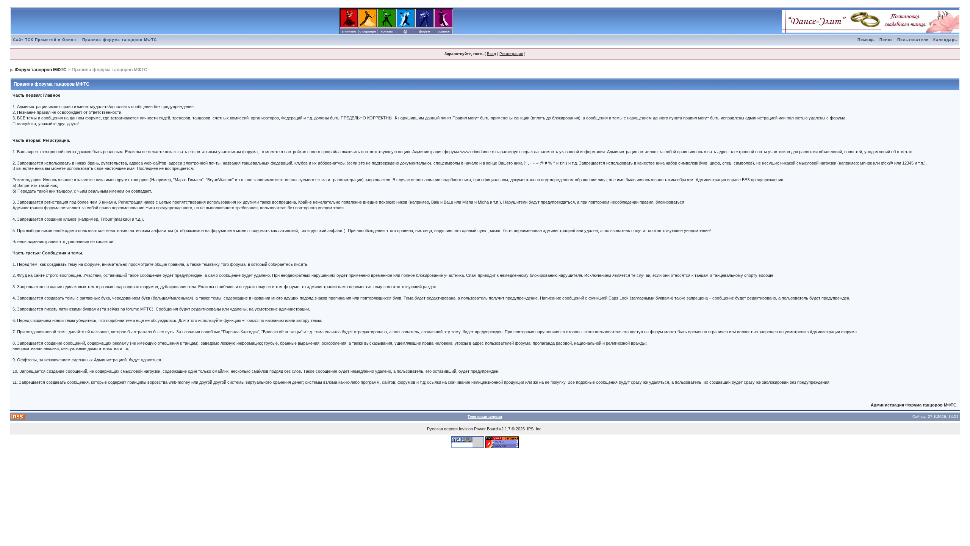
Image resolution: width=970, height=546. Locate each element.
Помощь (866, 40)
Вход (491, 54)
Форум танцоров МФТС (41, 69)
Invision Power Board (478, 429)
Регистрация (511, 54)
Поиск (886, 40)
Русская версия (442, 429)
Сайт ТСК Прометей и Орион (44, 40)
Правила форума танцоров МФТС (119, 40)
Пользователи (913, 40)
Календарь (945, 40)
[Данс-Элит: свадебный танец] (870, 21)
